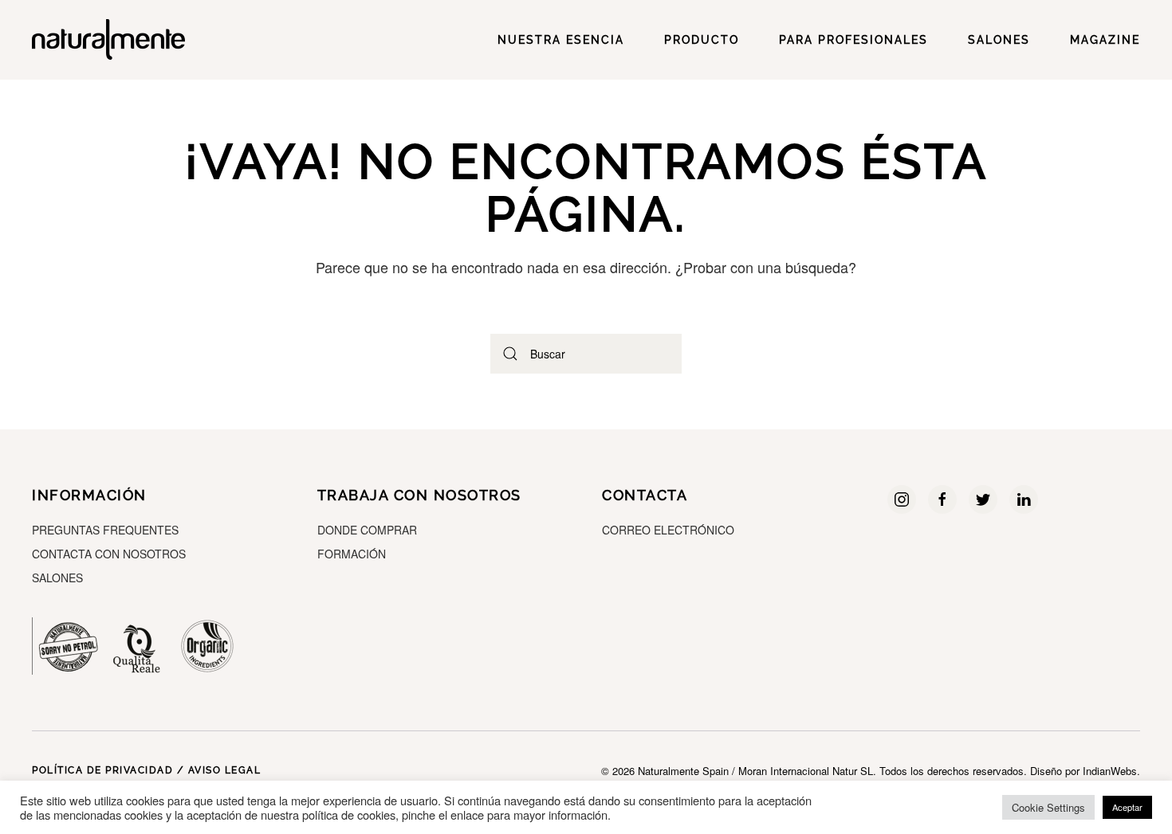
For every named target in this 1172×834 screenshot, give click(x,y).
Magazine (1105, 39)
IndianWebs (1110, 770)
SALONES (999, 39)
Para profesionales (853, 39)
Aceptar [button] (1127, 807)
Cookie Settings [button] (1048, 807)
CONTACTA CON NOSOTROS (109, 554)
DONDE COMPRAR (367, 530)
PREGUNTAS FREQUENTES (105, 530)
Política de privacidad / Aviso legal (146, 770)
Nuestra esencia (561, 39)
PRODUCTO (701, 39)
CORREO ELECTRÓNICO (668, 530)
